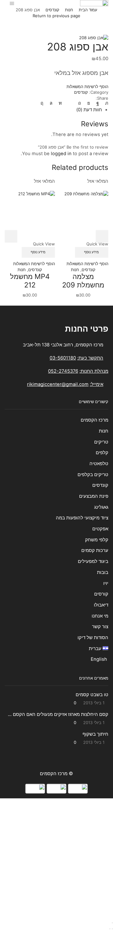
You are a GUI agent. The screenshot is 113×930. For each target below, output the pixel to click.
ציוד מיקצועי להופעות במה (82, 518)
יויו (105, 583)
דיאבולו (101, 605)
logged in (61, 153)
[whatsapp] (51, 103)
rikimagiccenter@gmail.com (58, 384)
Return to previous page (56, 15)
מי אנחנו (100, 616)
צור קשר (100, 626)
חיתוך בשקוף (95, 734)
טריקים (101, 442)
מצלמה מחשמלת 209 (83, 280)
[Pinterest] (79, 103)
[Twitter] (105, 103)
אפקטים (100, 529)
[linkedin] (60, 103)
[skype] (43, 103)
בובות (102, 572)
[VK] (88, 103)
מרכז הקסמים (94, 420)
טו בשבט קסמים (92, 694)
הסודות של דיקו (92, 637)
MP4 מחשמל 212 (30, 280)
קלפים (102, 452)
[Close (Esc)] (112, 922)
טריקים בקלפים (93, 474)
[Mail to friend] (70, 103)
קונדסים (52, 9)
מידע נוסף (91, 252)
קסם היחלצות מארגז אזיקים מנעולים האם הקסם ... (58, 714)
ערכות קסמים (94, 550)
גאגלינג (101, 507)
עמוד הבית (88, 9)
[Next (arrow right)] (109, 928)
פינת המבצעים (93, 496)
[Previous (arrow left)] (112, 928)
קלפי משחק (96, 540)
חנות (69, 9)
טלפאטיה (98, 463)
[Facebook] (97, 103)
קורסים (101, 594)
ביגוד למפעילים (93, 561)
